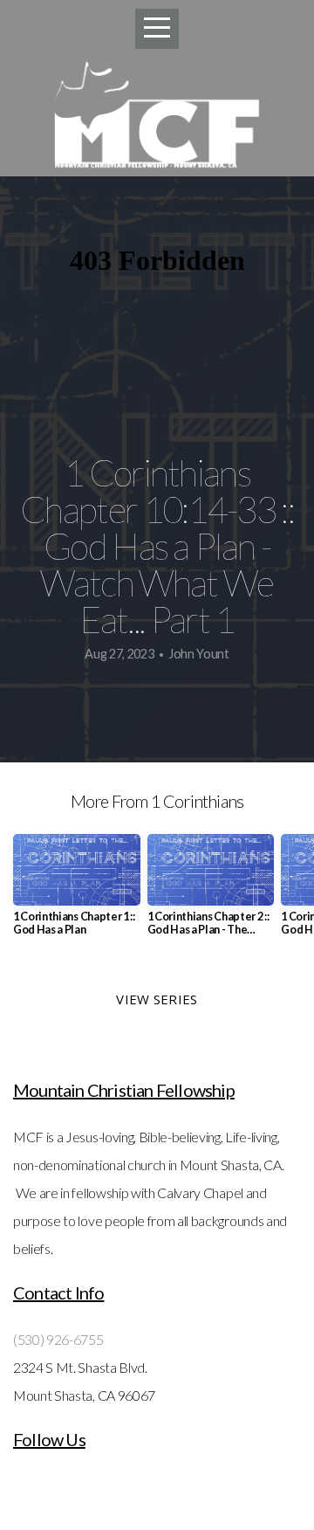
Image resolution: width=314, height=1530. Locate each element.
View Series (156, 999)
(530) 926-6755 (58, 1339)
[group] (76, 892)
